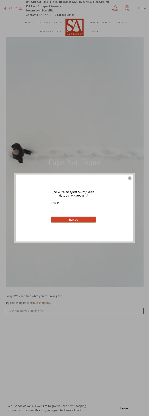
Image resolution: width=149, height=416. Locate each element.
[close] (130, 178)
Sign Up (73, 219)
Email (55, 203)
